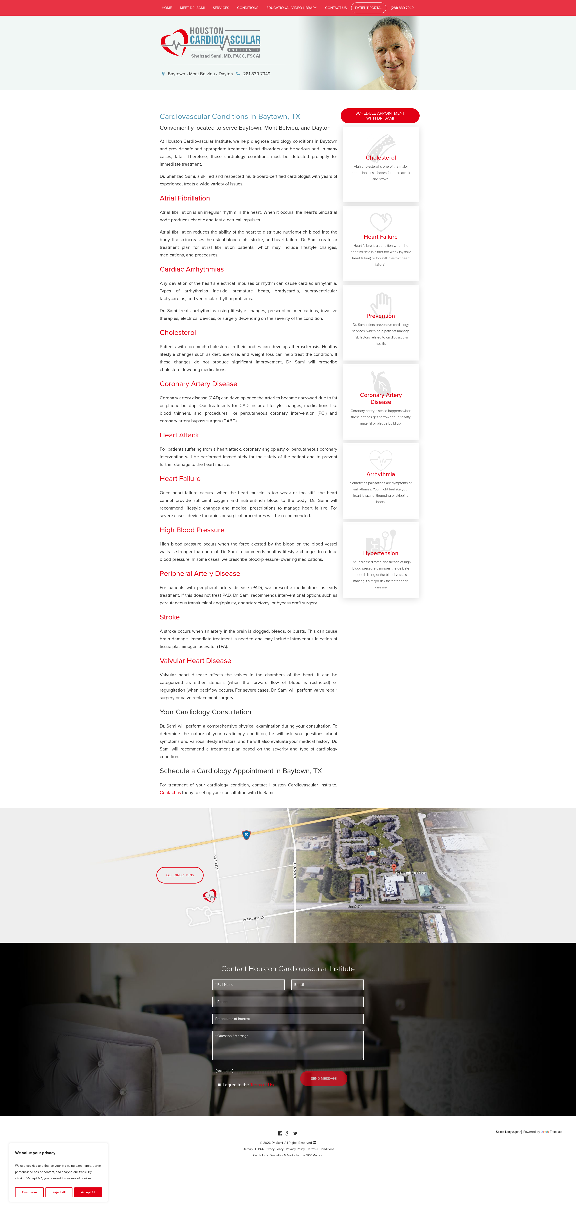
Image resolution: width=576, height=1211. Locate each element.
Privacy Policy (295, 1149)
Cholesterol (178, 332)
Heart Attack (179, 435)
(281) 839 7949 (402, 8)
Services (221, 8)
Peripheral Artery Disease (200, 573)
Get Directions (180, 875)
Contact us (170, 792)
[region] (58, 1172)
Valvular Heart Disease (195, 661)
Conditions (247, 8)
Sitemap (247, 1149)
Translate (556, 1132)
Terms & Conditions (320, 1149)
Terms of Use (263, 1085)
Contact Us (336, 8)
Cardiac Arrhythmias (192, 269)
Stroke (170, 617)
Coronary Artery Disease (198, 384)
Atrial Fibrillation (185, 198)
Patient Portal (368, 8)
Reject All (58, 1192)
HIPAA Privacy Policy (269, 1149)
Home (167, 8)
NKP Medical (314, 1155)
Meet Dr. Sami (192, 8)
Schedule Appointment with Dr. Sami (380, 116)
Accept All (88, 1192)
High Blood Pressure (192, 530)
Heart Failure (180, 478)
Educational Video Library (291, 8)
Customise (29, 1192)
